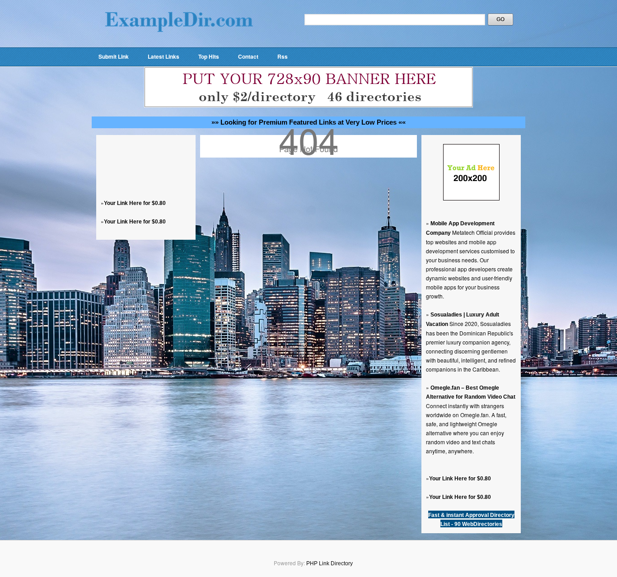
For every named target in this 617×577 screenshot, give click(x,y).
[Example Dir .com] (179, 43)
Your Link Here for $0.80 (135, 203)
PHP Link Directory (329, 563)
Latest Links (163, 56)
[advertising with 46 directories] (471, 198)
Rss (282, 56)
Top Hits (208, 56)
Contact (248, 56)
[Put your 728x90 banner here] (308, 105)
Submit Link (113, 56)
